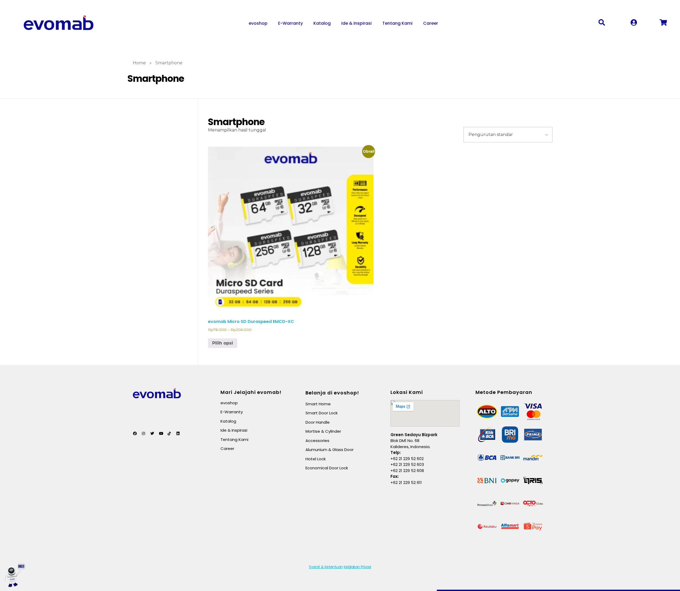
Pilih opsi (222, 343)
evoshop (258, 23)
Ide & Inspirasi (356, 23)
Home (139, 62)
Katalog (322, 23)
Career (430, 23)
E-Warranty (290, 23)
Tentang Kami (397, 23)
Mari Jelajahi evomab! (251, 392)
